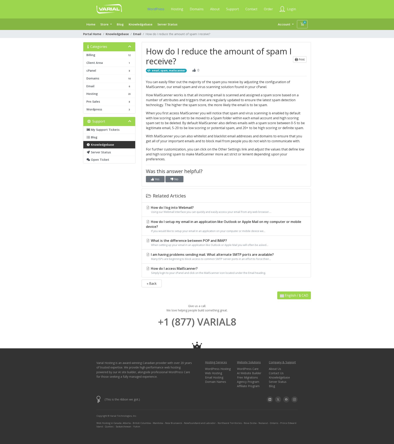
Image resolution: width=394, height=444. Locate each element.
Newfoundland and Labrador (200, 422)
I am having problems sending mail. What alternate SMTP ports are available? (212, 256)
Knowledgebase (140, 24)
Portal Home (92, 34)
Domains (197, 9)
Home (90, 24)
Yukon (136, 426)
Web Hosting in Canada (108, 422)
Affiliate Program (248, 386)
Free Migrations (247, 377)
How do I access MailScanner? (208, 270)
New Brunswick (173, 422)
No (175, 179)
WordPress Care (248, 369)
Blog (120, 24)
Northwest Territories (230, 422)
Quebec (109, 426)
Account (284, 24)
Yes (156, 179)
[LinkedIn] (270, 399)
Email (137, 34)
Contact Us (276, 373)
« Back (152, 283)
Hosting (177, 9)
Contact (251, 9)
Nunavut (263, 422)
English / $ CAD (296, 295)
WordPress (155, 9)
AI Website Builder (249, 373)
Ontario (274, 422)
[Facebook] (286, 399)
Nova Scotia (250, 422)
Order (268, 9)
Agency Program (248, 382)
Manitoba (158, 422)
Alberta (127, 422)
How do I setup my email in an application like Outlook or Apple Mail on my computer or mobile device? (223, 226)
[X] (278, 399)
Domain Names (215, 382)
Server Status (167, 24)
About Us (275, 369)
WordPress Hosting (218, 369)
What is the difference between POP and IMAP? (209, 242)
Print (301, 59)
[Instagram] (294, 399)
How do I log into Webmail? (210, 209)
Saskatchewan (123, 426)
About (215, 9)
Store (104, 24)
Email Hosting (214, 377)
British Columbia (142, 422)
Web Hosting (213, 373)
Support (232, 9)
